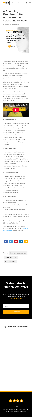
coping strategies (11, 257)
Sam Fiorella (8, 24)
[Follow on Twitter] (14, 400)
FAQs (16, 406)
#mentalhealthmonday (18, 253)
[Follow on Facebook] (10, 400)
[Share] (26, 241)
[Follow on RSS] (21, 400)
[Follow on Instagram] (17, 400)
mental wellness (10, 261)
